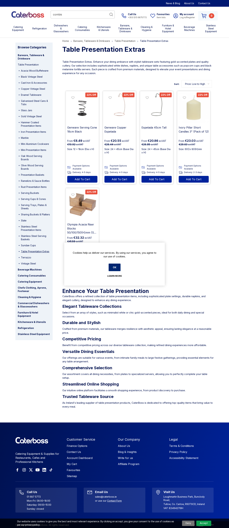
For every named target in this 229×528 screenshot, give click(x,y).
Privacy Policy (178, 452)
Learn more (114, 275)
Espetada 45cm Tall (153, 127)
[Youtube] (38, 470)
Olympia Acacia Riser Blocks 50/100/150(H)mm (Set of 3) (81, 229)
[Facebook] (17, 470)
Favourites (73, 470)
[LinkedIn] (44, 470)
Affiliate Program (128, 464)
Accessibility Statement (183, 458)
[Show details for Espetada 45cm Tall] (156, 108)
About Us (189, 3)
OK (114, 267)
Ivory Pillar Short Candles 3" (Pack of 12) (194, 129)
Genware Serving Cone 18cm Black (82, 129)
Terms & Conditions (181, 446)
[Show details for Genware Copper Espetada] (119, 108)
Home (65, 40)
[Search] (111, 14)
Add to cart (82, 179)
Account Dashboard (80, 458)
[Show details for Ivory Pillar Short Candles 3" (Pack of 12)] (194, 108)
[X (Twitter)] (31, 470)
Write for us (125, 458)
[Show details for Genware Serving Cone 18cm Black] (82, 108)
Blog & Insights (127, 452)
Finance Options (77, 446)
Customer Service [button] (81, 439)
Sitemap (72, 476)
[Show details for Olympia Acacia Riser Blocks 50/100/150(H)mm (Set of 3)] (82, 205)
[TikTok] (51, 470)
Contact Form (114, 500)
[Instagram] (24, 470)
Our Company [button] (129, 439)
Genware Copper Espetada (115, 129)
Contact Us (204, 3)
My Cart (72, 464)
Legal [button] (173, 439)
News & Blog (173, 3)
